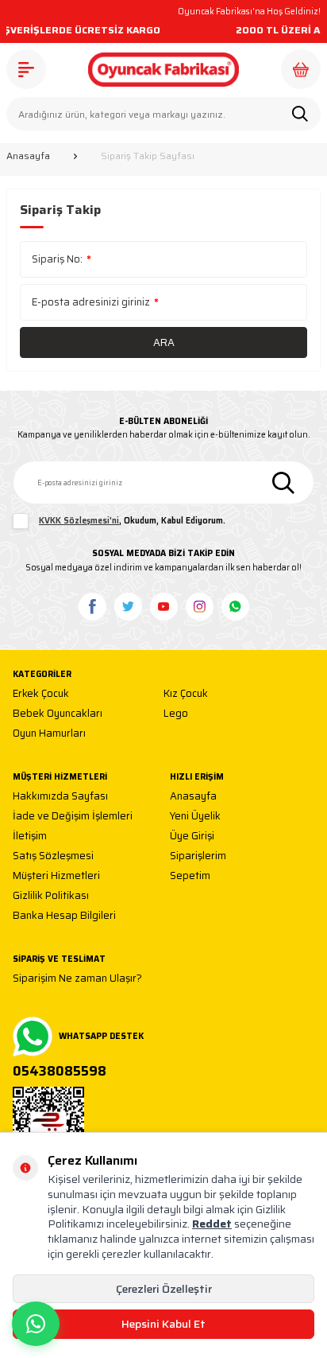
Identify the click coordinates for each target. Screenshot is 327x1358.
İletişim (30, 836)
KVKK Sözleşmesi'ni (79, 520)
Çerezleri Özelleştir (164, 1289)
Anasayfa (28, 156)
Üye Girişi (192, 836)
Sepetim (190, 876)
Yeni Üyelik (195, 816)
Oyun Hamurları (49, 733)
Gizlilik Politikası (51, 896)
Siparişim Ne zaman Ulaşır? (77, 978)
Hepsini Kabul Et (163, 1324)
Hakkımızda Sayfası (60, 796)
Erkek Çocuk (41, 694)
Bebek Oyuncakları (57, 714)
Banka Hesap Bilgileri (64, 916)
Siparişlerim (198, 856)
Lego (176, 714)
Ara (164, 342)
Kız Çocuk (186, 694)
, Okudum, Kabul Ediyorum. (132, 520)
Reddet (212, 1223)
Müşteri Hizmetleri (56, 876)
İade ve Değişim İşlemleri (73, 816)
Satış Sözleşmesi (53, 856)
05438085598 (59, 1071)
